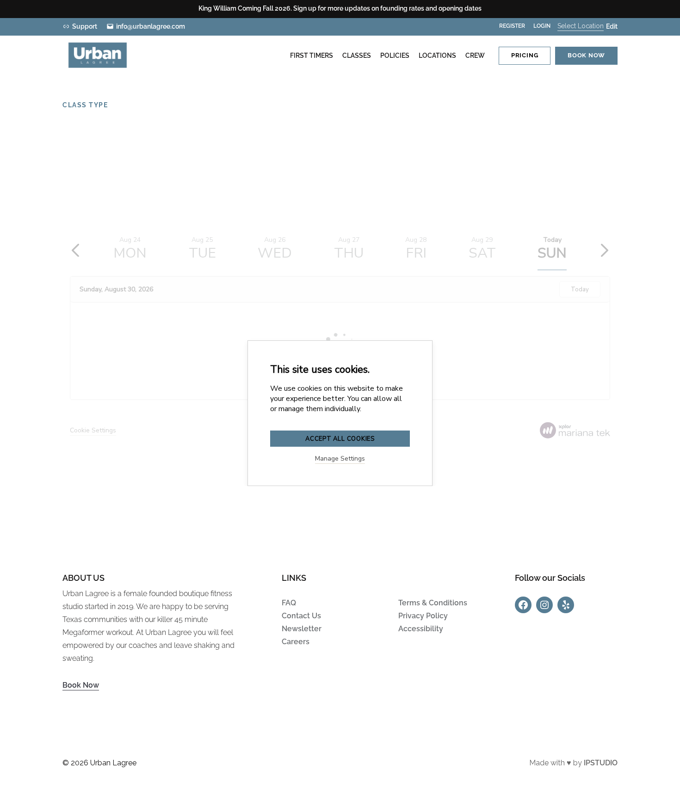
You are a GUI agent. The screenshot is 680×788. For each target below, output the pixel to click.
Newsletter (301, 628)
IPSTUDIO (601, 762)
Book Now (80, 685)
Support (84, 26)
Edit (612, 26)
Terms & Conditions (432, 602)
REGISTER (512, 26)
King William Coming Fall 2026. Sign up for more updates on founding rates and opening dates (340, 8)
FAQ (289, 602)
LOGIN (541, 26)
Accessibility (420, 628)
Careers (295, 641)
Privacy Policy (423, 615)
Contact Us (301, 615)
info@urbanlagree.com (150, 26)
